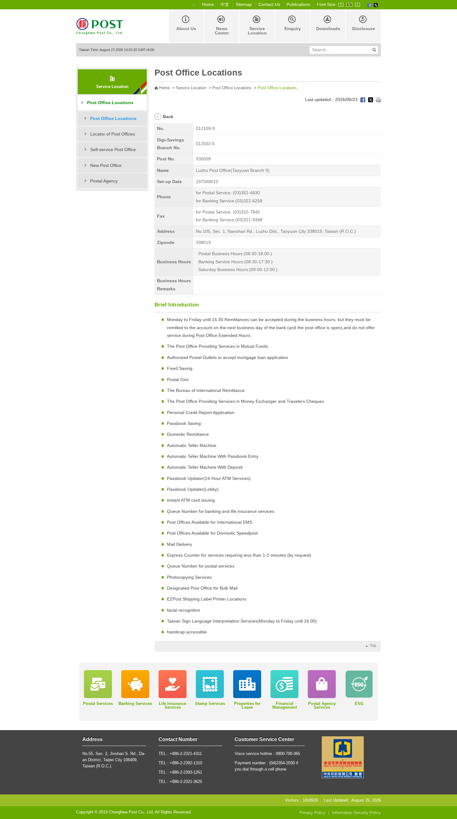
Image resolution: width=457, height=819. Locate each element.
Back (168, 116)
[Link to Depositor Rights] (343, 756)
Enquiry (292, 28)
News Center (222, 30)
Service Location (257, 30)
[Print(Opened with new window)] (378, 99)
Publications (298, 4)
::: (194, 4)
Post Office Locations (110, 102)
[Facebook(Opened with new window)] (369, 4)
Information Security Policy (356, 813)
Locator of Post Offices (112, 133)
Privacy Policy (312, 813)
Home (208, 4)
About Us (186, 28)
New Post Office (106, 165)
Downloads (328, 28)
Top (373, 645)
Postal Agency (104, 180)
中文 (224, 4)
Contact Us (269, 4)
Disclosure (363, 28)
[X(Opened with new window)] (376, 4)
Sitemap (244, 4)
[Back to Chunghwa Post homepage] (99, 25)
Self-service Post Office (113, 149)
